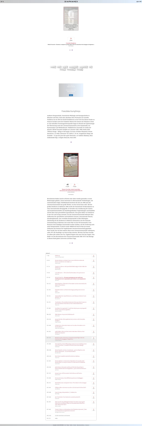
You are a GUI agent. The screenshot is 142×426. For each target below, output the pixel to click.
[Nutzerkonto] (137, 1)
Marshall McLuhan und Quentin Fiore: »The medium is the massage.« (71, 383)
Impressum (87, 425)
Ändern (71, 95)
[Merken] (70, 50)
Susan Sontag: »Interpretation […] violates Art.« (66, 392)
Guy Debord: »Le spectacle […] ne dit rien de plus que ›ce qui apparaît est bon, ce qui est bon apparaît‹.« (70, 309)
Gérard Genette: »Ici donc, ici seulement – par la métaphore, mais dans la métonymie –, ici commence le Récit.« (70, 350)
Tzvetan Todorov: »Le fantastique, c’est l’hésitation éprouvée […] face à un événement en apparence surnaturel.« (71, 410)
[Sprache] (138, 1)
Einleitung (57, 256)
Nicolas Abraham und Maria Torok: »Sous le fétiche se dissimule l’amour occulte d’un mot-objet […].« (69, 261)
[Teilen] (72, 50)
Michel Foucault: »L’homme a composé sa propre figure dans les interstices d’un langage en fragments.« (69, 338)
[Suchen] (3, 1)
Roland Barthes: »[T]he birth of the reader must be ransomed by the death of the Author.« (70, 284)
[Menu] (1, 1)
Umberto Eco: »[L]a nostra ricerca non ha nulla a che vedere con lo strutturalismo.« (70, 326)
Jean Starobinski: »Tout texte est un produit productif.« (67, 397)
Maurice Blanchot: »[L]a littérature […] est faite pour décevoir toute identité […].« (70, 296)
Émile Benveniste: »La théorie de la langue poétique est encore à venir (70, 290)
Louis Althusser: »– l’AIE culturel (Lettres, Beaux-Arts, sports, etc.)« (70, 273)
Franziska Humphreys (71, 43)
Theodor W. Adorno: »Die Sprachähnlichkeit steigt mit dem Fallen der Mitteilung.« (71, 267)
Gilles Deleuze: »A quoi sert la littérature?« (64, 314)
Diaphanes (71, 1)
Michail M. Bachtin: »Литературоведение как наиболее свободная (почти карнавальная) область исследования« (70, 278)
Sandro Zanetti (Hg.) (75, 189)
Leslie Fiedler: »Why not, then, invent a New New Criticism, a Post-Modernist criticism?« (70, 332)
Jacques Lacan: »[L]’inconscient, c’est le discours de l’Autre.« (68, 373)
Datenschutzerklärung (80, 425)
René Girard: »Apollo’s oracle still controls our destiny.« (67, 356)
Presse (68, 425)
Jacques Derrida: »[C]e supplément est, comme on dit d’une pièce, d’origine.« (70, 320)
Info (65, 425)
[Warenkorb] (140, 1)
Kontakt (74, 425)
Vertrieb (71, 425)
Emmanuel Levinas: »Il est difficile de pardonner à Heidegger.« (69, 378)
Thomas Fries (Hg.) (66, 189)
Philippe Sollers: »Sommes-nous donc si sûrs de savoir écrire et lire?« (70, 388)
